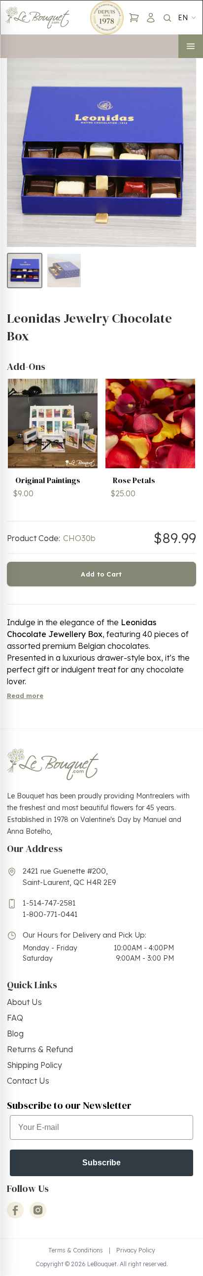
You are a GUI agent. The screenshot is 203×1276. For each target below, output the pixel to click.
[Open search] (167, 18)
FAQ (15, 1018)
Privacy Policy (135, 1250)
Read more (25, 695)
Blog (15, 1033)
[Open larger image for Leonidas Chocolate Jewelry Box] (101, 152)
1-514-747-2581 (49, 903)
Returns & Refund (40, 1049)
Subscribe (101, 1162)
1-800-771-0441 (50, 914)
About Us (24, 1002)
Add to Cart (101, 574)
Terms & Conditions (75, 1250)
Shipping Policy (34, 1065)
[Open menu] (190, 46)
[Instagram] (38, 1210)
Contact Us (28, 1081)
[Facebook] (15, 1210)
